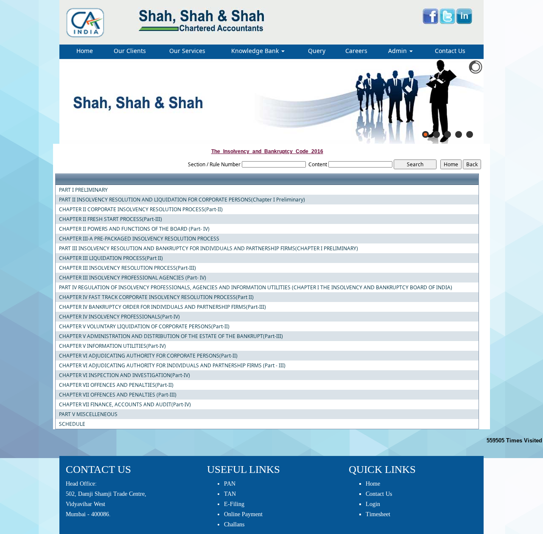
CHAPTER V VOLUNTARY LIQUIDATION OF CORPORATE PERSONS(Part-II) (144, 326)
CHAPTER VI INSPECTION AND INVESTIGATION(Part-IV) (124, 375)
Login (373, 504)
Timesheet (378, 514)
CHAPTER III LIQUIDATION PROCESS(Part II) (111, 258)
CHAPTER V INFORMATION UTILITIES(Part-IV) (112, 346)
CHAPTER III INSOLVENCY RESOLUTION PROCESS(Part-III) (127, 268)
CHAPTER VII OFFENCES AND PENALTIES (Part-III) (117, 394)
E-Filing (234, 504)
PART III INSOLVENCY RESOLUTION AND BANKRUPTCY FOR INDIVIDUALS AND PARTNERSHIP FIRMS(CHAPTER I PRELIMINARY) (208, 248)
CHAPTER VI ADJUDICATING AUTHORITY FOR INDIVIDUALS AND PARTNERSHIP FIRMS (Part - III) (172, 365)
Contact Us (450, 51)
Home (84, 51)
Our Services (187, 51)
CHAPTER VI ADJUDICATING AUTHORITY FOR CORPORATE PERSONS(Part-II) (148, 355)
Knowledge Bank (255, 51)
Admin (398, 51)
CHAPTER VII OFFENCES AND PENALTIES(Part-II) (116, 385)
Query (316, 51)
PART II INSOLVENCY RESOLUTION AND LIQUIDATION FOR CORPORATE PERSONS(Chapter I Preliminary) (182, 199)
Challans (234, 524)
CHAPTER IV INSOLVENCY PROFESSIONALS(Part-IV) (119, 316)
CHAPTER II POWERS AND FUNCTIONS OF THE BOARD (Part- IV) (134, 229)
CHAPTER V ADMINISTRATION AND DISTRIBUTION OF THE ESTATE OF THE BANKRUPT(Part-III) (171, 336)
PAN (229, 484)
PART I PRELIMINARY (83, 190)
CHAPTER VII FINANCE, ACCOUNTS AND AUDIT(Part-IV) (125, 404)
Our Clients (130, 51)
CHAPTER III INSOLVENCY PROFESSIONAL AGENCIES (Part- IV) (132, 277)
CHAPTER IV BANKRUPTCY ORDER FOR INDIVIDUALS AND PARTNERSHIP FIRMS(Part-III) (162, 307)
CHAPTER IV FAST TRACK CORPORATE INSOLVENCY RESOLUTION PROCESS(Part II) (156, 297)
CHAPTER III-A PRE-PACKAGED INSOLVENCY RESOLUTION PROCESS (139, 238)
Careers (356, 51)
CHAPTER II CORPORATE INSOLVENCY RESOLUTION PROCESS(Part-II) (141, 209)
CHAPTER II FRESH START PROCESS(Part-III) (110, 219)
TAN (230, 494)
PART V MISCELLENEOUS (88, 414)
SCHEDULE (72, 424)
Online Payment (243, 514)
